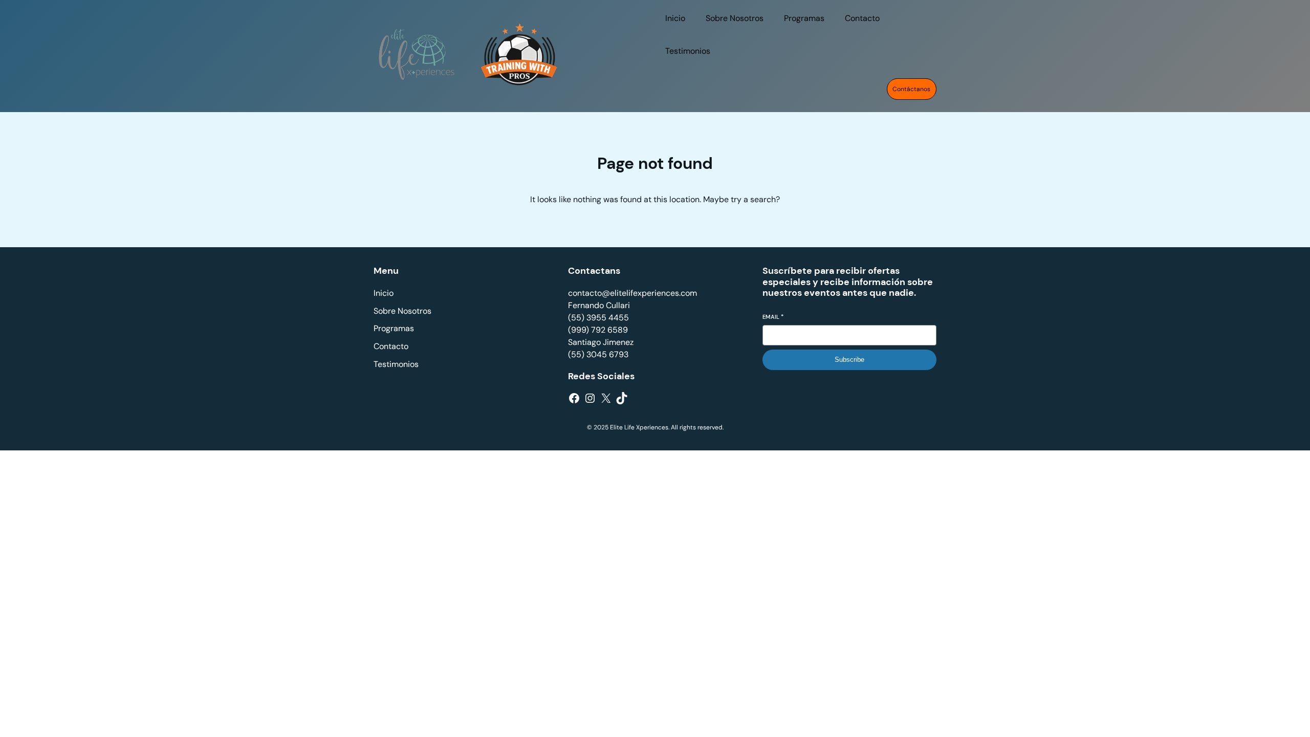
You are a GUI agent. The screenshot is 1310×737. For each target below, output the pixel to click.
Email (772, 316)
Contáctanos (911, 89)
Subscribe (849, 359)
